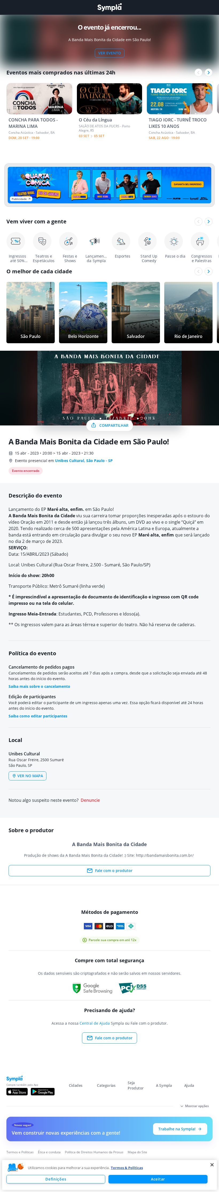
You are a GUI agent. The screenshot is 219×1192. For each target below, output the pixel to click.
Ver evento (109, 53)
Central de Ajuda (95, 1023)
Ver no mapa (30, 775)
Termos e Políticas (20, 1152)
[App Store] (17, 1091)
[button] (15, 1167)
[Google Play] (42, 1091)
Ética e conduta (49, 1152)
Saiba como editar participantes (38, 716)
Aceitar (158, 1179)
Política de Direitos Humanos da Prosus (94, 1152)
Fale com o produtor (113, 870)
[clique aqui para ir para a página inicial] (109, 7)
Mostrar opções (197, 1106)
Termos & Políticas (127, 1167)
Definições (55, 1179)
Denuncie (90, 800)
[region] (109, 1175)
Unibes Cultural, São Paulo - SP (84, 460)
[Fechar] (212, 1165)
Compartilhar (113, 425)
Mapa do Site (137, 1152)
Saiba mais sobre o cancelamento (39, 686)
